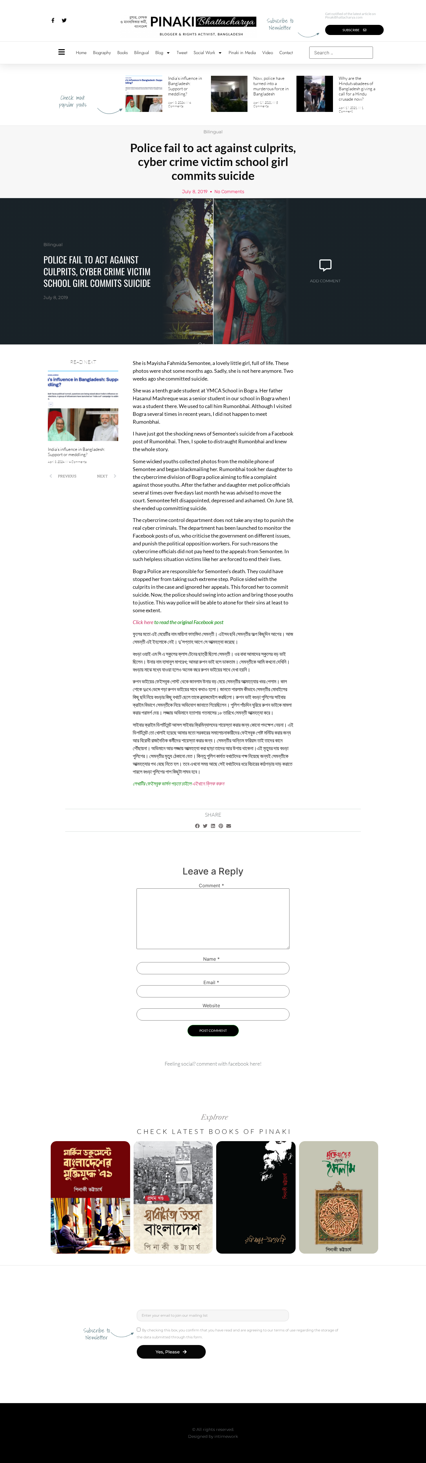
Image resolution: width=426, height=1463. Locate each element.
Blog (159, 52)
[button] (197, 826)
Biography (102, 52)
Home (81, 52)
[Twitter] (64, 20)
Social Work (204, 52)
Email (211, 982)
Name (211, 959)
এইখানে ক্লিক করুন (208, 783)
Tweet (182, 52)
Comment (211, 885)
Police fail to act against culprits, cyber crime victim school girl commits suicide (97, 271)
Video (267, 52)
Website (211, 1005)
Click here (143, 622)
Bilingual (141, 52)
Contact (286, 52)
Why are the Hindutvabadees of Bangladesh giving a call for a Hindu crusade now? (357, 88)
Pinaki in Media (242, 52)
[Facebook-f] (53, 20)
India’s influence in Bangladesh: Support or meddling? (185, 86)
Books (122, 52)
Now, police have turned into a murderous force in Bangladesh (271, 86)
